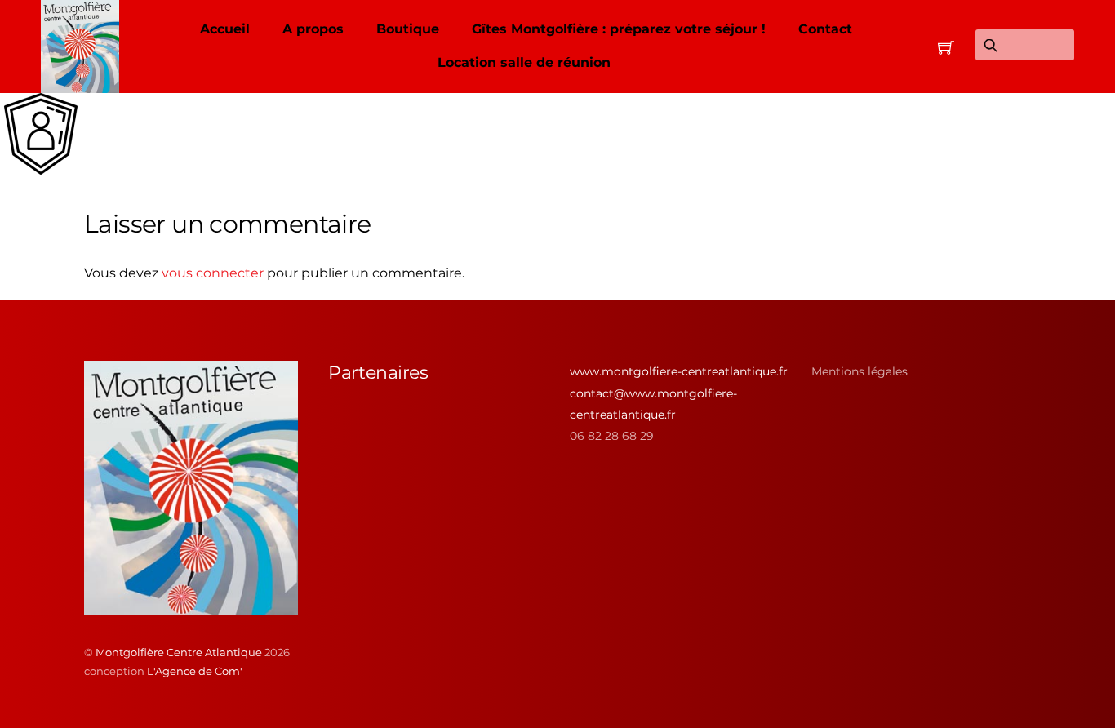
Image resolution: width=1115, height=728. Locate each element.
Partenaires (378, 373)
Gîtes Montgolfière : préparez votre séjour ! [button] (619, 29)
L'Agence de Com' (194, 670)
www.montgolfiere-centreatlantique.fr (679, 371)
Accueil (225, 29)
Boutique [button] (407, 29)
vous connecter (213, 273)
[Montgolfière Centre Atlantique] (191, 608)
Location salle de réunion (524, 62)
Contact (825, 29)
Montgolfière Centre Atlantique (179, 652)
